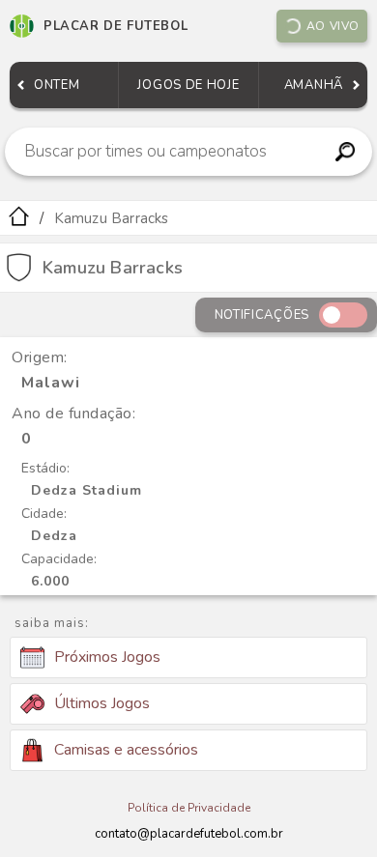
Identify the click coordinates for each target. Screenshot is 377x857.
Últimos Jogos (102, 703)
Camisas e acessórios (126, 749)
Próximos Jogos (107, 657)
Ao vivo (333, 26)
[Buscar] (344, 151)
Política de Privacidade (189, 807)
